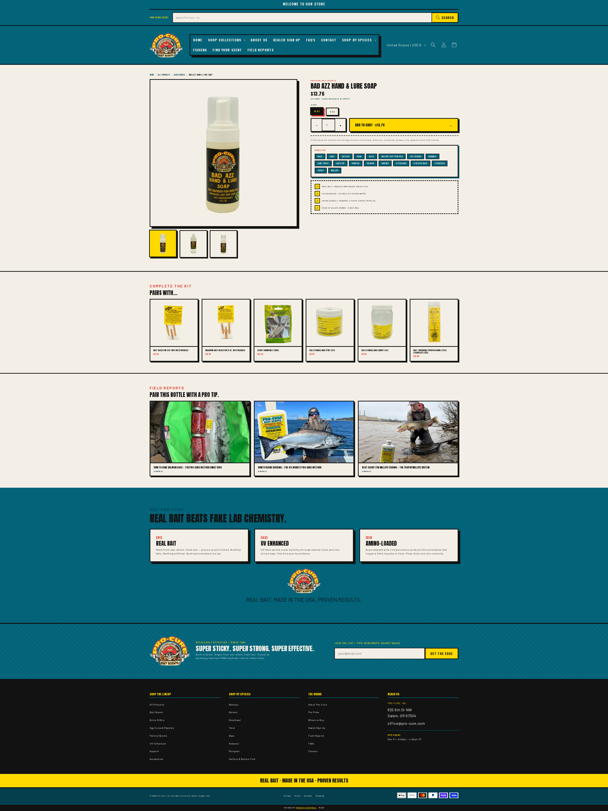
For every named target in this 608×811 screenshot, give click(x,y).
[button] (226, 40)
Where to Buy (316, 720)
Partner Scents (158, 735)
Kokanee (234, 743)
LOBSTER (340, 163)
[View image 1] (163, 243)
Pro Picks (313, 712)
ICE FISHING (415, 156)
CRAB (359, 156)
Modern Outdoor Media (306, 808)
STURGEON (440, 163)
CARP (332, 156)
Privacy (287, 795)
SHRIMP (385, 163)
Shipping (320, 795)
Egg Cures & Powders (162, 727)
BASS (320, 156)
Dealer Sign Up (316, 727)
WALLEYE (334, 170)
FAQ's (311, 743)
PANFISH (356, 163)
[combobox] (302, 17)
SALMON (370, 163)
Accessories (179, 74)
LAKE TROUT (323, 163)
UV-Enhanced (158, 743)
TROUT (321, 170)
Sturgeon (234, 751)
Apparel (154, 751)
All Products (164, 74)
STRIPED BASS (420, 163)
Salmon (233, 712)
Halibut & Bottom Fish (242, 759)
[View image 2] (193, 244)
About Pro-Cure (317, 704)
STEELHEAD (401, 163)
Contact (313, 751)
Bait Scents (156, 712)
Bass (231, 735)
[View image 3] (223, 244)
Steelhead (235, 720)
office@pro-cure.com (406, 723)
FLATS (371, 156)
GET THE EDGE (441, 653)
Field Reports (316, 735)
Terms (297, 795)
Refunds (308, 795)
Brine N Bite (157, 720)
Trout (232, 727)
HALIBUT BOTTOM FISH (392, 156)
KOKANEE (432, 156)
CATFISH (346, 156)
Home (152, 74)
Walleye (233, 704)
